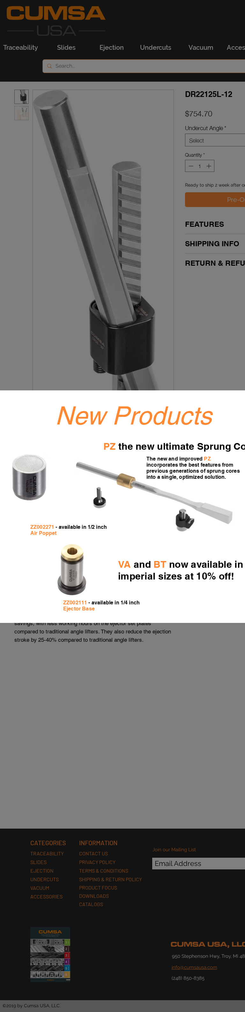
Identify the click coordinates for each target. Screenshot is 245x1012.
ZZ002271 (42, 527)
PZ (109, 446)
